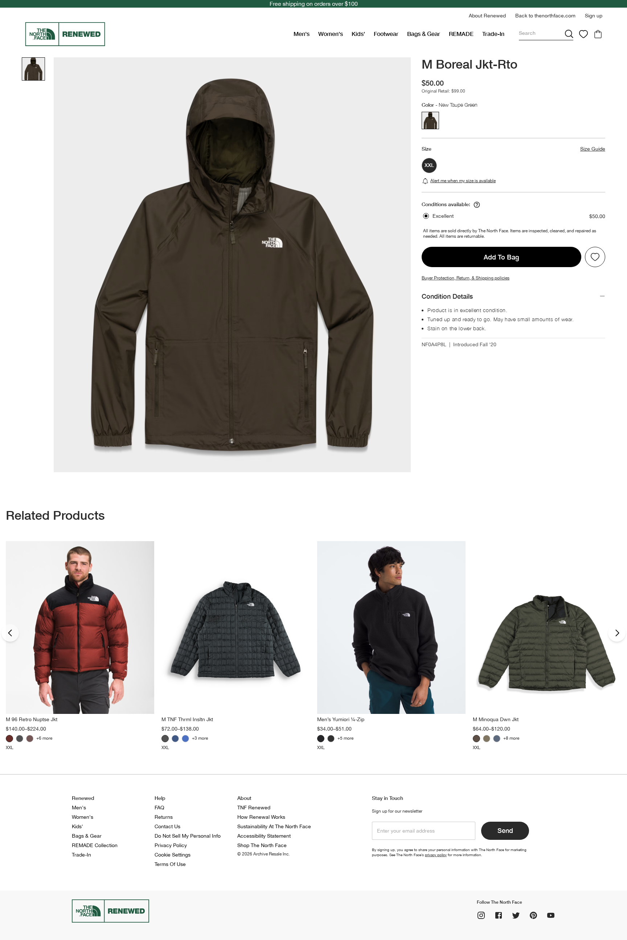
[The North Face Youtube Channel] (550, 915)
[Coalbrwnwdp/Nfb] (29, 738)
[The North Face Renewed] (156, 34)
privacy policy (436, 855)
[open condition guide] (476, 204)
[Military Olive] (486, 738)
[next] (617, 633)
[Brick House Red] (9, 738)
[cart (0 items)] (598, 34)
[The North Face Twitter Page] (516, 915)
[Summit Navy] (175, 738)
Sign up (593, 16)
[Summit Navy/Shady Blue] (496, 738)
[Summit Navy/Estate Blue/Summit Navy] (331, 738)
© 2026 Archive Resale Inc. (263, 854)
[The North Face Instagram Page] (481, 915)
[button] (487, 15)
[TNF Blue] (185, 738)
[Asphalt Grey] (165, 738)
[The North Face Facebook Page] (498, 915)
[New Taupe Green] (476, 738)
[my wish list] (583, 34)
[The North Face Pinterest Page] (533, 915)
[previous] (10, 633)
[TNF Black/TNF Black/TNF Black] (320, 738)
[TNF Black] (19, 738)
